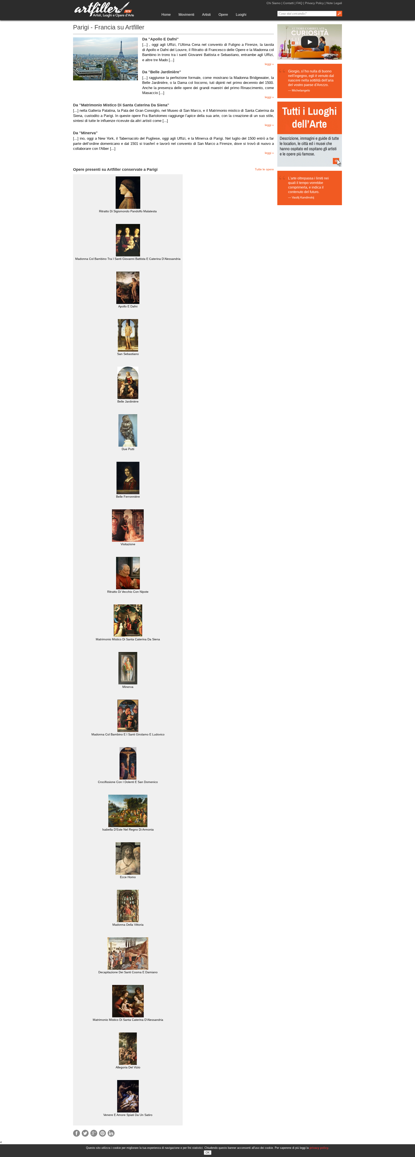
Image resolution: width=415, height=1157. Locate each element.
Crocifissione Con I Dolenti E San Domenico (128, 782)
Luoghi (241, 14)
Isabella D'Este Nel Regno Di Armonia (128, 829)
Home (166, 14)
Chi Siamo (274, 3)
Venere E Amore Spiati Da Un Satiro (127, 1115)
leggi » (269, 64)
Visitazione (128, 544)
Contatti (288, 3)
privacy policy (319, 1147)
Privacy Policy (314, 3)
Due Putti (128, 449)
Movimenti (186, 14)
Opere (223, 14)
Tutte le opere (264, 169)
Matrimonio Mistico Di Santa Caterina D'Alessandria (128, 1019)
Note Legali (334, 3)
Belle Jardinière (128, 401)
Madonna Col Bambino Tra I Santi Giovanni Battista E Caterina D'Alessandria (127, 258)
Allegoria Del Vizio (128, 1067)
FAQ (299, 3)
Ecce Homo (128, 877)
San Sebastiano (128, 354)
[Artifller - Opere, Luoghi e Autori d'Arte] (104, 16)
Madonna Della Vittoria (128, 924)
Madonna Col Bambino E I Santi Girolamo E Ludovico (127, 734)
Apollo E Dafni (127, 306)
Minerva (127, 687)
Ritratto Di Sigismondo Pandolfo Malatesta (128, 211)
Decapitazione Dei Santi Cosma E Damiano (128, 972)
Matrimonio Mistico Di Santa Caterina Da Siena (128, 639)
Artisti (206, 14)
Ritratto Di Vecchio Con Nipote (127, 591)
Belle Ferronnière (128, 496)
